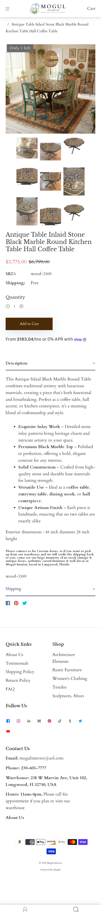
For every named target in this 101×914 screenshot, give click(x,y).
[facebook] (8, 721)
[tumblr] (70, 721)
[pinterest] (49, 721)
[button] (14, 90)
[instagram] (18, 721)
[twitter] (80, 721)
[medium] (39, 721)
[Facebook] (8, 603)
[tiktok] (59, 721)
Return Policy (18, 680)
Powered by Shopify (51, 869)
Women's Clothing (69, 679)
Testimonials (17, 663)
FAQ (10, 689)
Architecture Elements (63, 658)
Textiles (59, 687)
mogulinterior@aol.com (41, 758)
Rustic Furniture (67, 670)
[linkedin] (28, 721)
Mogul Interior (54, 863)
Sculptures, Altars (68, 696)
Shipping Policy (20, 672)
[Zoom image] (50, 90)
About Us (14, 655)
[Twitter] (24, 603)
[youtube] (8, 731)
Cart (91, 8)
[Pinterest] (16, 603)
